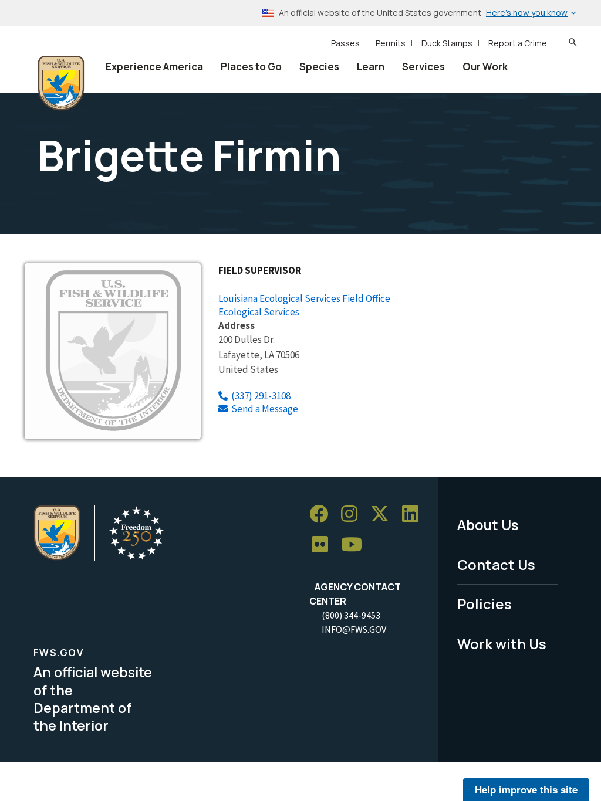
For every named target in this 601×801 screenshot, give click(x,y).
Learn (370, 66)
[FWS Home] (61, 83)
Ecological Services (258, 312)
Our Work (485, 66)
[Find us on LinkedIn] (414, 514)
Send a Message (264, 408)
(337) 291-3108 (261, 395)
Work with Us (501, 643)
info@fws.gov (354, 629)
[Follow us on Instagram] (353, 514)
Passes (345, 43)
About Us (488, 524)
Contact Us (496, 564)
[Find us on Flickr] (324, 545)
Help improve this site (526, 789)
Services (423, 66)
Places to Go (251, 66)
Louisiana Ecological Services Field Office (304, 298)
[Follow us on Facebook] (322, 514)
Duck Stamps (446, 43)
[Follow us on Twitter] (383, 514)
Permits (391, 43)
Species (319, 66)
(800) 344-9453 (351, 615)
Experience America (154, 66)
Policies (484, 603)
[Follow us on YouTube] (355, 545)
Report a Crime (517, 43)
